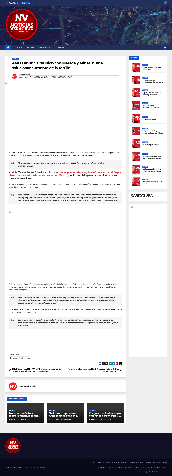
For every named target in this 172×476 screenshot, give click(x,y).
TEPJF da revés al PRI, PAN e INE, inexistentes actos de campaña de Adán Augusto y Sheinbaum (36, 370)
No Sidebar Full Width (160, 467)
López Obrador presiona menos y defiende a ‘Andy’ (151, 95)
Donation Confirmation (136, 462)
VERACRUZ (18, 47)
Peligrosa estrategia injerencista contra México (152, 132)
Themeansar (41, 467)
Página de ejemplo (144, 472)
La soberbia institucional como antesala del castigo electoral (152, 158)
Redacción (26, 74)
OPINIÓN (60, 47)
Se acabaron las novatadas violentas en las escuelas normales (152, 82)
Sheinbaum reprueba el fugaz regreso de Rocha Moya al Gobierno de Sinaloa (65, 416)
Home (93, 462)
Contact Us (115, 462)
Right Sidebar (156, 472)
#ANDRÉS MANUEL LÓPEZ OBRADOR (47, 77)
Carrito (99, 462)
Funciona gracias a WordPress (15, 467)
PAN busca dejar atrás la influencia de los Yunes (151, 170)
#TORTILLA (67, 77)
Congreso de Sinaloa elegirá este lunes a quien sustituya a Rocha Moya (105, 416)
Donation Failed (150, 462)
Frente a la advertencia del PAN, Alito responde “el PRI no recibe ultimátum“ (93, 370)
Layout (111, 467)
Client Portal (106, 462)
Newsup (32, 467)
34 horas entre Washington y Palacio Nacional (150, 108)
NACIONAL (31, 47)
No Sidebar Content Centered (142, 467)
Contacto (124, 462)
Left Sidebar (119, 467)
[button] (161, 47)
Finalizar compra (102, 467)
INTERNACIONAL (46, 47)
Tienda (165, 472)
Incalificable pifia (149, 119)
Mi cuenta (128, 467)
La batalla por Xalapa (150, 145)
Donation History (162, 462)
